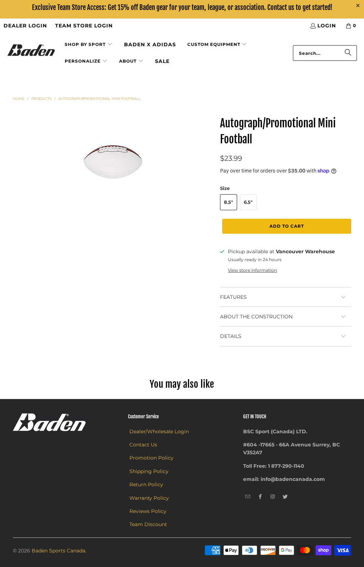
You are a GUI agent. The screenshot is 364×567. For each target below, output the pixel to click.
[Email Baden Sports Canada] (248, 497)
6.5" (248, 202)
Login (326, 25)
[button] (89, 44)
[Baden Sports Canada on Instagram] (272, 497)
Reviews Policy (147, 511)
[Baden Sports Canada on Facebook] (260, 497)
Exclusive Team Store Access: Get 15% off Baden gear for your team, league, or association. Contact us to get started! (182, 7)
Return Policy (146, 484)
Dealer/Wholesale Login (159, 431)
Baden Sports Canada (58, 550)
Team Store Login (84, 25)
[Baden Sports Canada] (31, 50)
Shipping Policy (148, 471)
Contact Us (143, 444)
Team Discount (148, 524)
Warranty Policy (149, 498)
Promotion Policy (151, 458)
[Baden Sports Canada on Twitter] (285, 497)
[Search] (348, 53)
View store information (252, 270)
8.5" (228, 202)
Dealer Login (25, 25)
